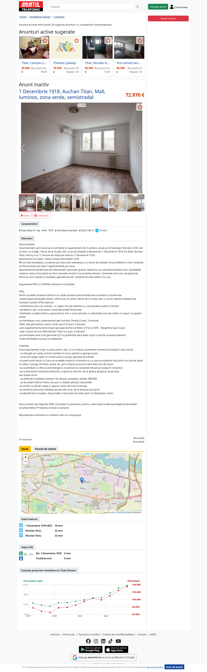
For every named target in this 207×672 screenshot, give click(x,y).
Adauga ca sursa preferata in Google (106, 657)
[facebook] (88, 641)
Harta (24, 449)
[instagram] (96, 641)
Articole (55, 634)
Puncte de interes (45, 449)
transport (42, 215)
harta (26, 215)
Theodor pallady (64, 63)
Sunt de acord (174, 667)
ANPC (153, 634)
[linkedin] (103, 641)
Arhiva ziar (69, 634)
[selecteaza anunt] (44, 40)
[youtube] (118, 641)
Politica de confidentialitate (118, 634)
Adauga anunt (158, 6)
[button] (82, 480)
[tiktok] (110, 641)
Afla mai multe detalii (154, 667)
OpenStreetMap (124, 512)
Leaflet (112, 512)
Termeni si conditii (88, 634)
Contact (142, 634)
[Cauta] (137, 7)
